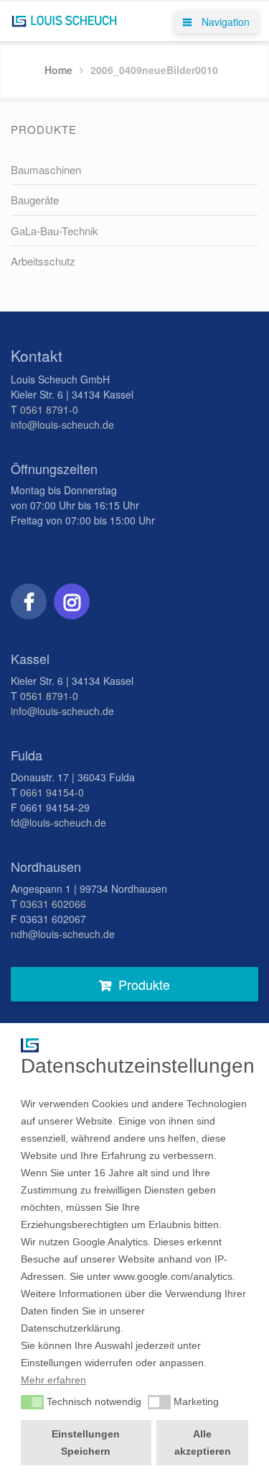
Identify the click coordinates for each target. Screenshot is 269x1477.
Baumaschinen (46, 169)
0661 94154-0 (52, 792)
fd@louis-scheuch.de (58, 822)
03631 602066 (53, 903)
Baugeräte (35, 199)
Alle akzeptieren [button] (202, 1442)
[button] (32, 1402)
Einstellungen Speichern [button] (86, 1442)
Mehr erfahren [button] (53, 1380)
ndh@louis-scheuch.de (63, 934)
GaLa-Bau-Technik (54, 230)
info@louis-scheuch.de (62, 424)
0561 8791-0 (49, 409)
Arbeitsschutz (43, 260)
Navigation (224, 21)
